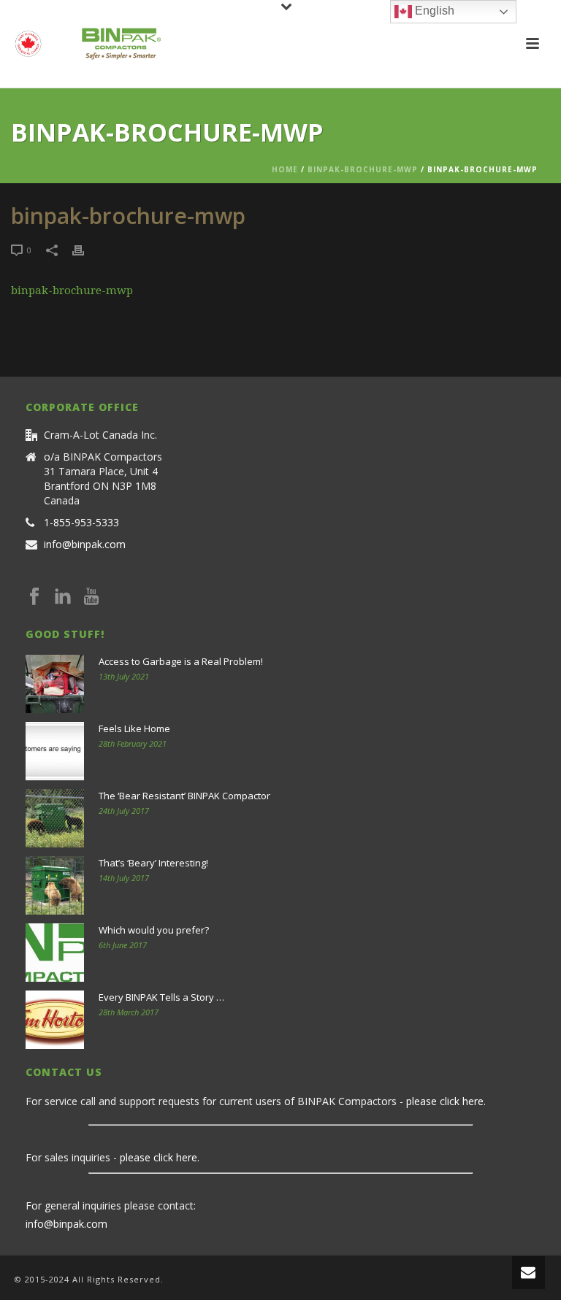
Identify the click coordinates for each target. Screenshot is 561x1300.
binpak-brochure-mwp (363, 169)
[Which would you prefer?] (55, 952)
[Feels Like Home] (55, 751)
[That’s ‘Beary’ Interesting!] (55, 885)
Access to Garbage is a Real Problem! (181, 661)
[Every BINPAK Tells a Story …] (55, 1020)
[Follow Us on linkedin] (63, 597)
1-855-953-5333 (81, 522)
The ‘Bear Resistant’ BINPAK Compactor (184, 795)
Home (285, 169)
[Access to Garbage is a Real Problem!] (55, 684)
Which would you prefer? (154, 929)
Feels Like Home (134, 728)
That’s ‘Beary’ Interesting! (153, 862)
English (433, 10)
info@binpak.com (85, 544)
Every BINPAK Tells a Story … (161, 997)
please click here (445, 1101)
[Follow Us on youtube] (91, 597)
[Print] (85, 249)
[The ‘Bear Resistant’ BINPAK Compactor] (55, 818)
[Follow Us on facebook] (34, 597)
